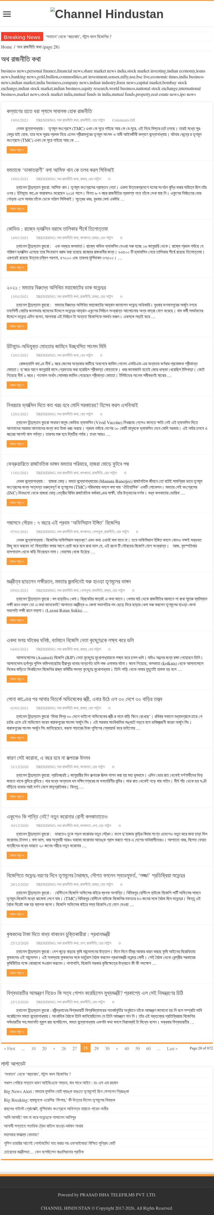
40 (127, 1048)
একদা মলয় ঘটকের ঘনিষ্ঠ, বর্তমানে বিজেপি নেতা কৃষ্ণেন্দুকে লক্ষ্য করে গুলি (70, 640)
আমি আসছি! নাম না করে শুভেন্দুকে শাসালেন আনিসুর (40, 1117)
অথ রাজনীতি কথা (68, 120)
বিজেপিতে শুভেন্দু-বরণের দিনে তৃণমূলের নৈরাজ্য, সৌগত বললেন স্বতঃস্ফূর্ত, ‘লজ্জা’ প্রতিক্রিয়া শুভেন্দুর (96, 875)
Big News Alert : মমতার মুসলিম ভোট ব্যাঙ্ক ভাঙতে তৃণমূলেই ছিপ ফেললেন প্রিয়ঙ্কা (66, 1091)
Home (6, 47)
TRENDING (45, 120)
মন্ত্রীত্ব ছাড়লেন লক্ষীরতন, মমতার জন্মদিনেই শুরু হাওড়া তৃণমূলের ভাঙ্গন (69, 581)
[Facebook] (104, 1201)
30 (107, 1048)
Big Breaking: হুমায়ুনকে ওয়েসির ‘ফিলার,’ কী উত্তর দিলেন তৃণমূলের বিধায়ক (59, 1100)
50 (137, 1048)
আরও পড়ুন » (17, 150)
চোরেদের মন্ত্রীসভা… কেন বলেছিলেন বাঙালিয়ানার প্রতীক (44, 1152)
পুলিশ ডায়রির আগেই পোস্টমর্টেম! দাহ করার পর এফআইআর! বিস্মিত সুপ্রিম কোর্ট (59, 1143)
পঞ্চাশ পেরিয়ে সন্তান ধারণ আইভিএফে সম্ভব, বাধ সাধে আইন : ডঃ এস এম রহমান (61, 1082)
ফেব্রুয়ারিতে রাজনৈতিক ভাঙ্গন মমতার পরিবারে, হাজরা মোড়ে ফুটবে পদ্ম (68, 464)
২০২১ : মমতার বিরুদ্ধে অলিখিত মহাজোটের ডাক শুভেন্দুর (56, 287)
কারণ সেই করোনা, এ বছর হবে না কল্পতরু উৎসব (48, 757)
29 (96, 1048)
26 (64, 1048)
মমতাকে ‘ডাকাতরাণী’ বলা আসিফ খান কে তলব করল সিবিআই (60, 170)
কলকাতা (85, 237)
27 (74, 1048)
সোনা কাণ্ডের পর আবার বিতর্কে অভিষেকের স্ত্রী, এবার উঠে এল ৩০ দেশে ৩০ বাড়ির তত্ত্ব (84, 699)
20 (44, 1048)
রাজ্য (83, 178)
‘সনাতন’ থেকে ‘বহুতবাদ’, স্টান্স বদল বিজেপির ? (78, 36)
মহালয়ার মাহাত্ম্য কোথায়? (21, 1134)
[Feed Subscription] (211, 59)
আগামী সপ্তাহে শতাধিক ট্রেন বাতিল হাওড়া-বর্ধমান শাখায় (43, 1126)
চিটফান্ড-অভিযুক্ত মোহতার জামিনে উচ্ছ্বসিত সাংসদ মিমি (56, 346)
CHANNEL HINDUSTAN (66, 1208)
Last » (172, 1048)
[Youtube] (110, 1201)
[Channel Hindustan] (107, 13)
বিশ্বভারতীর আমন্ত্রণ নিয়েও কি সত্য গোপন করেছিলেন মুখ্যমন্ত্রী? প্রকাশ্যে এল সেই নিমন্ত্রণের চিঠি (95, 993)
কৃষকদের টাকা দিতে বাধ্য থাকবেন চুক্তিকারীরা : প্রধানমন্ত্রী (58, 934)
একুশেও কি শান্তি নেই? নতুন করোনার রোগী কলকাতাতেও (57, 816)
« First (9, 1048)
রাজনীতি (85, 120)
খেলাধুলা (97, 531)
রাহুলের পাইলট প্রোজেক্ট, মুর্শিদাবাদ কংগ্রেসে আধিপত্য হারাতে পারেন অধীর (56, 1108)
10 (33, 1048)
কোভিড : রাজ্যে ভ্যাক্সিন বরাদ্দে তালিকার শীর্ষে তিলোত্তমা (57, 228)
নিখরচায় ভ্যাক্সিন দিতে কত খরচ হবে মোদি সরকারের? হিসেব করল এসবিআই (72, 405)
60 (148, 1048)
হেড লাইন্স (98, 120)
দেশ (94, 825)
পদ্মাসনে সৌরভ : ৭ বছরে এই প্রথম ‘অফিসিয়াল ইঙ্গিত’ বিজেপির (63, 522)
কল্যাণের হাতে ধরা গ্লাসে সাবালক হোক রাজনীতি (49, 111)
